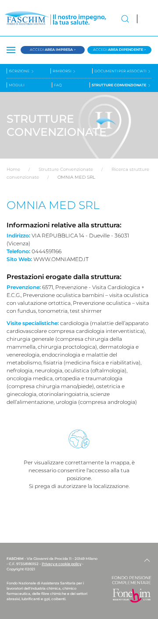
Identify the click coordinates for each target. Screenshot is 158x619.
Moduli (16, 85)
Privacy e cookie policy (61, 564)
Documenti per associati (120, 71)
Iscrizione (19, 71)
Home (13, 169)
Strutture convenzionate (119, 85)
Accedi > (53, 49)
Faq (58, 85)
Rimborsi (62, 71)
